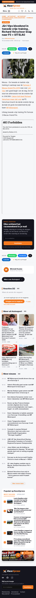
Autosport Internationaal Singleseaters (14, 17)
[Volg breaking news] (18, 11)
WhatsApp (12, 49)
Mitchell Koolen (10, 38)
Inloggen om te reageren (14, 301)
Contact (22, 592)
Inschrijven (18, 243)
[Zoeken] (32, 11)
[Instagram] (12, 578)
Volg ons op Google (21, 53)
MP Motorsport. (12, 108)
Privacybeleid (15, 594)
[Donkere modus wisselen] (29, 11)
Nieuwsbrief (6, 594)
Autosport (12, 16)
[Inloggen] (25, 11)
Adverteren (15, 592)
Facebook (22, 49)
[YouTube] (3, 578)
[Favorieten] (22, 11)
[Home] (11, 5)
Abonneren (28, 553)
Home (4, 16)
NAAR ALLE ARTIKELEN (18, 8)
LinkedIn (6, 53)
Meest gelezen (9, 494)
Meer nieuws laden (18, 483)
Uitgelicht (21, 494)
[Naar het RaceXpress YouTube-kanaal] (18, 556)
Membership (6, 592)
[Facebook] (7, 578)
